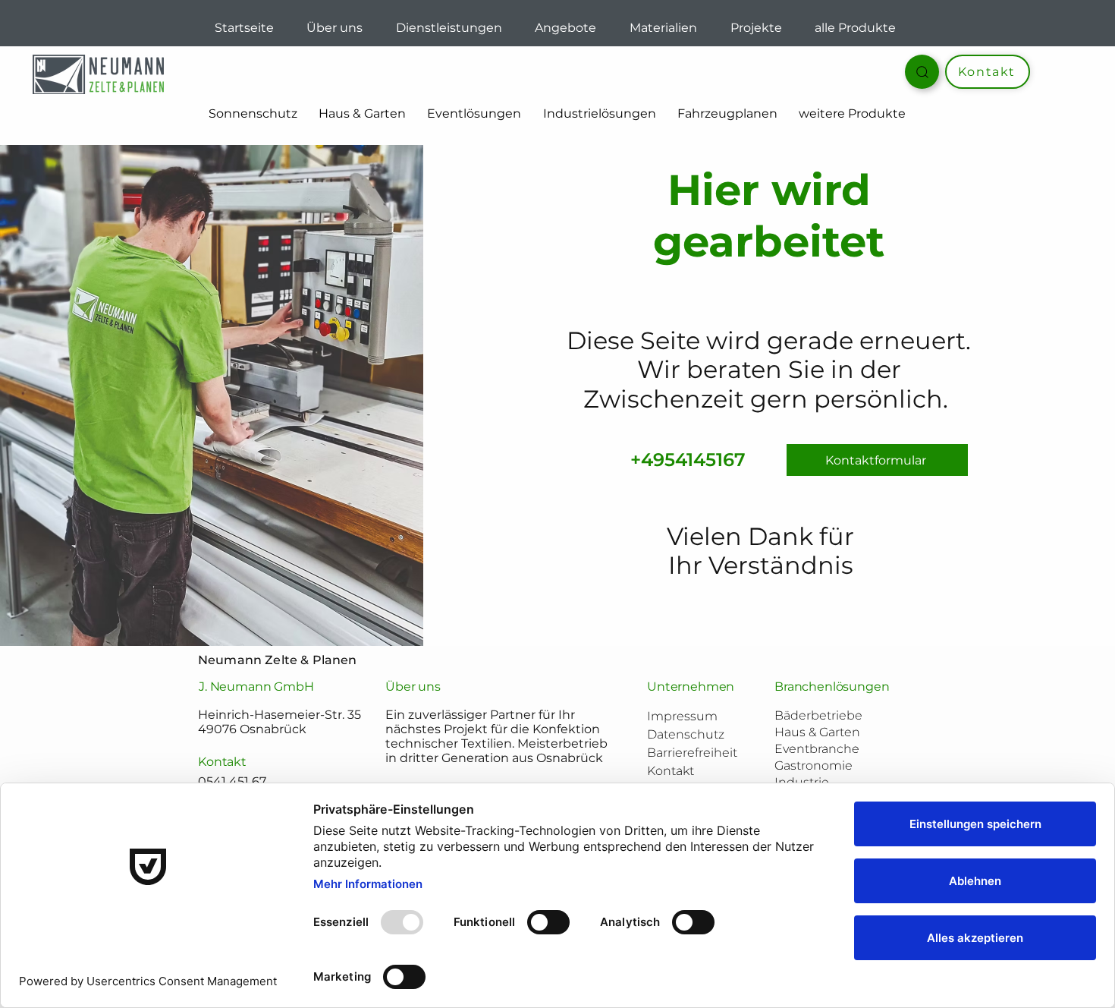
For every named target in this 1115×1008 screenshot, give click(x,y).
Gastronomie (813, 765)
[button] (727, 114)
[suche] (922, 72)
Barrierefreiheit (692, 752)
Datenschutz (685, 734)
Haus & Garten (817, 732)
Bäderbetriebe (818, 715)
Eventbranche (816, 749)
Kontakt (670, 771)
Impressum (682, 716)
